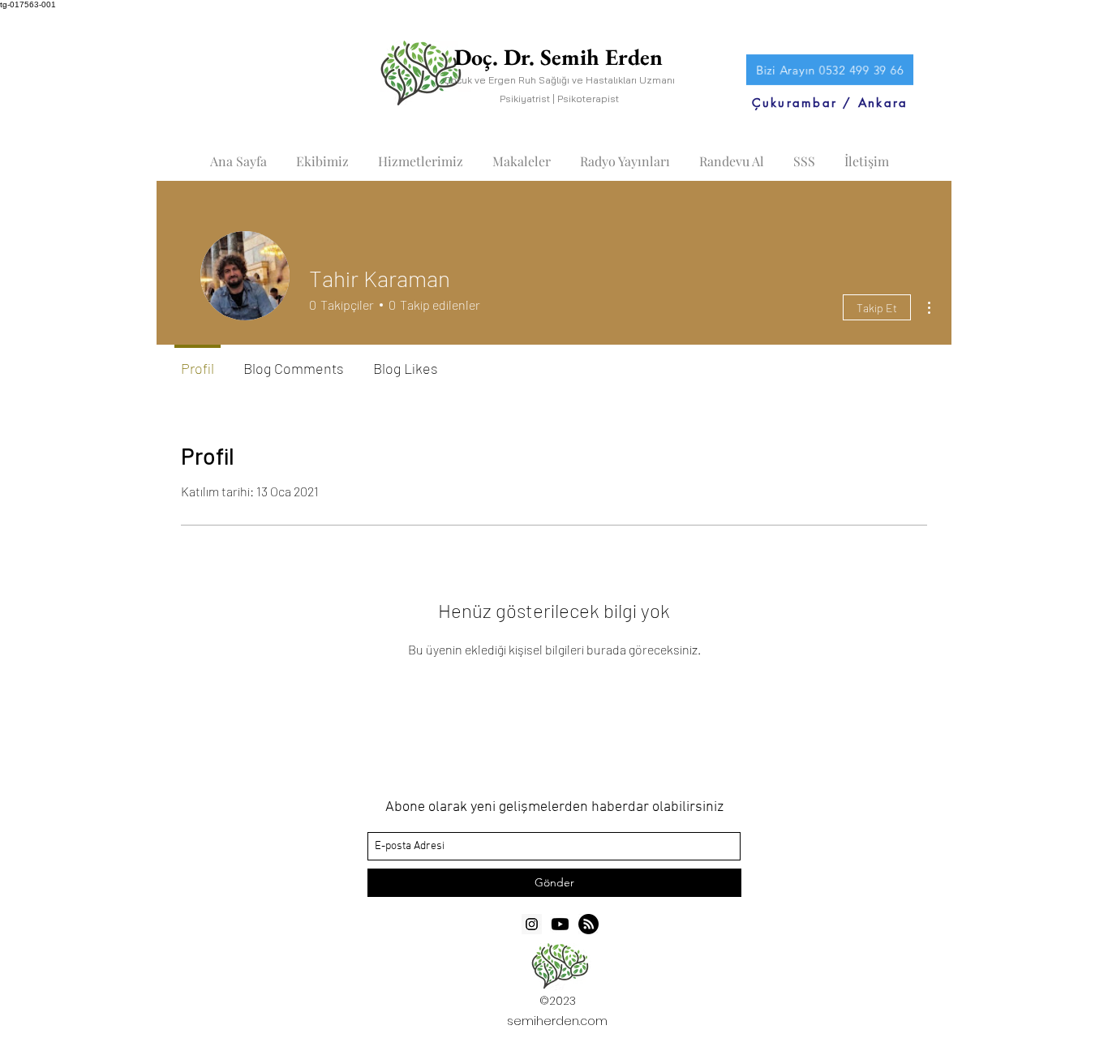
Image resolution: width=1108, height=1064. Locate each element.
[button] (322, 154)
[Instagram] (532, 924)
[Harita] (588, 924)
